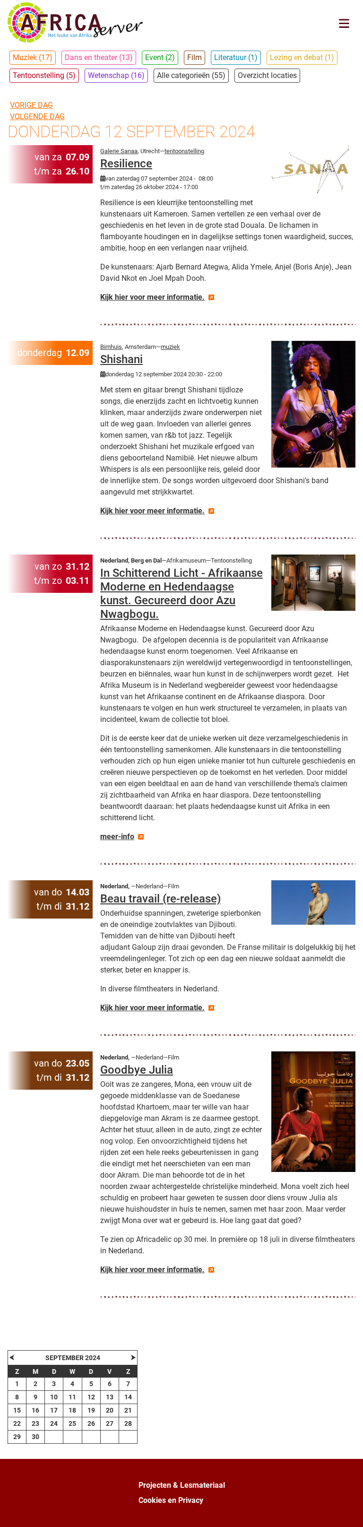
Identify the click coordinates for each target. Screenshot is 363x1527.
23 (35, 1423)
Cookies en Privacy (170, 1500)
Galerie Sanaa (119, 151)
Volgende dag (37, 116)
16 (35, 1410)
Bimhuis (111, 346)
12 (91, 1397)
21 (128, 1410)
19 (91, 1410)
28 (128, 1423)
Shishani (121, 359)
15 (17, 1410)
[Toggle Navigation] (344, 23)
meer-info (117, 836)
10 (54, 1397)
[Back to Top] (346, 1509)
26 (91, 1423)
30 (35, 1436)
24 (54, 1423)
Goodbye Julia (136, 1069)
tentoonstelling (184, 151)
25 (72, 1423)
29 (17, 1436)
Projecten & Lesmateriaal (181, 1485)
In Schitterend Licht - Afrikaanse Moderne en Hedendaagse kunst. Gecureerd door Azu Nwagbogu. (181, 593)
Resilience (126, 163)
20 (109, 1410)
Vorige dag (31, 105)
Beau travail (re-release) (160, 898)
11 (72, 1397)
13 (109, 1397)
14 (128, 1397)
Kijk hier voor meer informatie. (152, 297)
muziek (170, 346)
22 (17, 1423)
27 (109, 1423)
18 (72, 1410)
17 (54, 1410)
